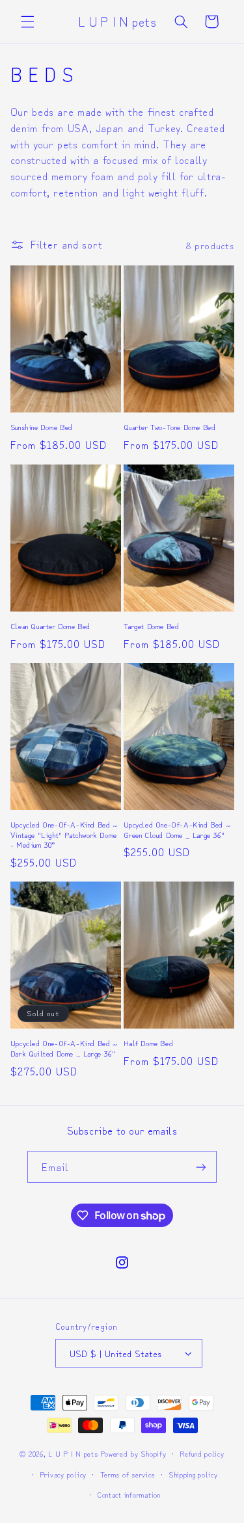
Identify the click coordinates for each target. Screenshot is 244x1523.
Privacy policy (63, 1474)
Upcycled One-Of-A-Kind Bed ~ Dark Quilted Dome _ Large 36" (64, 1048)
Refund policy (202, 1453)
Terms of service (128, 1474)
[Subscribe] (201, 1167)
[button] (27, 21)
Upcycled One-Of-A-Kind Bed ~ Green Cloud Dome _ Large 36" (178, 829)
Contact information (129, 1494)
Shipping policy (193, 1474)
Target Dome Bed (152, 626)
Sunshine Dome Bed (41, 427)
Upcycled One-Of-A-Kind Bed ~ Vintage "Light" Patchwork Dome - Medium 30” (64, 834)
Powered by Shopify (133, 1453)
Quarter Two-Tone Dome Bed (170, 427)
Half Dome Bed (149, 1043)
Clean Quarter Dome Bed (50, 626)
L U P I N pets (73, 1453)
